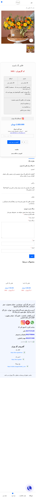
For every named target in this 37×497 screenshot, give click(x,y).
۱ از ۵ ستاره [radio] (26, 217)
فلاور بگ (28, 8)
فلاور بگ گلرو (9, 283)
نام (33, 240)
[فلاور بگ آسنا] (26, 274)
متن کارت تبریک (18, 129)
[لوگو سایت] (18, 2)
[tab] (31, 160)
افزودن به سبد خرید (13, 142)
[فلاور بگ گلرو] (9, 274)
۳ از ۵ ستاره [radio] (23, 217)
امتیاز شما (31, 217)
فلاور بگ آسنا (26, 283)
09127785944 (30, 334)
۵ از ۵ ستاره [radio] (21, 217)
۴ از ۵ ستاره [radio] (22, 217)
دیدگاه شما (31, 220)
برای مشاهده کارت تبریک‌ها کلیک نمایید (17, 132)
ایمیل (32, 247)
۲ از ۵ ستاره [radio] (24, 217)
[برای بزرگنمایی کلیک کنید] (31, 40)
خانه (33, 8)
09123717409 (30, 338)
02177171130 (30, 331)
